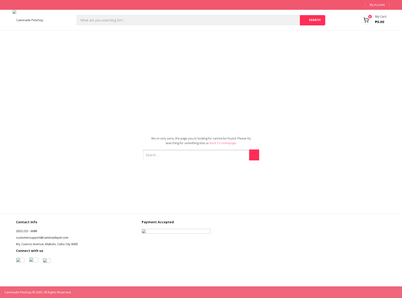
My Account (377, 5)
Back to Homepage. (223, 143)
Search (315, 20)
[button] (368, 20)
